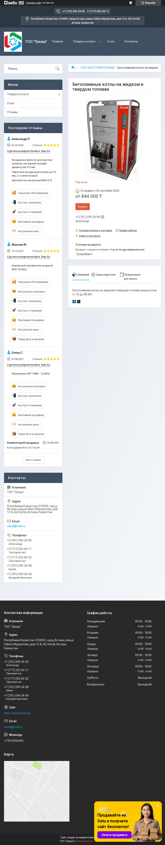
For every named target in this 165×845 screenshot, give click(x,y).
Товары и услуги (84, 41)
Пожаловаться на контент (91, 841)
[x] (78, 302)
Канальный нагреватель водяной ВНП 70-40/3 (32, 267)
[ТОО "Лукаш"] (13, 42)
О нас (110, 41)
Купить (82, 206)
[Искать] (57, 69)
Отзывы (12, 112)
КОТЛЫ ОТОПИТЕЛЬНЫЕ (98, 67)
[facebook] (74, 302)
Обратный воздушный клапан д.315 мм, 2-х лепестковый (34, 173)
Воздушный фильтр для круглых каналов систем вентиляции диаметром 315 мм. (32, 163)
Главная (57, 41)
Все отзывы (33, 459)
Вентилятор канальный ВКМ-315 (32, 180)
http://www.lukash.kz (17, 713)
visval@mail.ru (16, 526)
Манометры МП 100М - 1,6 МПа (31, 373)
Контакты (131, 41)
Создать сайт (33, 2)
